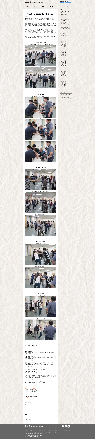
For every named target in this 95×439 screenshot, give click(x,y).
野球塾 (62, 98)
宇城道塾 (29, 402)
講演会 (26, 402)
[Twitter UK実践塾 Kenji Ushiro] (66, 426)
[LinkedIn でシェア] (30, 407)
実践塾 (62, 97)
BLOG (26, 404)
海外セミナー (69, 97)
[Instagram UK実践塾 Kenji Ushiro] (68, 426)
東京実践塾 (69, 98)
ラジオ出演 (65, 98)
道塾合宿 (65, 97)
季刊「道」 (62, 94)
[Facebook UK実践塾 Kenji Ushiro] (63, 426)
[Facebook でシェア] (25, 407)
